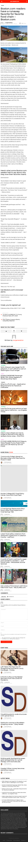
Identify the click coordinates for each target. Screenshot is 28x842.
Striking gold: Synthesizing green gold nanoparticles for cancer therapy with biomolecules (13, 760)
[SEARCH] (26, 1)
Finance (3, 382)
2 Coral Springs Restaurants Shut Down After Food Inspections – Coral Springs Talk (13, 510)
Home (4, 840)
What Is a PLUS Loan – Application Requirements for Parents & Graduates (13, 385)
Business (3, 365)
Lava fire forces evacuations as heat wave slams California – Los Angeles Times (14, 410)
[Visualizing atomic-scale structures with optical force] (14, 699)
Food (11, 452)
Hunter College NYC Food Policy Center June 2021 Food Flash (12, 494)
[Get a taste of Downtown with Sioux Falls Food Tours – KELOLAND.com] (14, 576)
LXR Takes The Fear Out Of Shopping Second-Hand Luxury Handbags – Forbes (12, 668)
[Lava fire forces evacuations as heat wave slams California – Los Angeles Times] (14, 397)
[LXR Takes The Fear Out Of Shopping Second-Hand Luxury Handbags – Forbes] (14, 657)
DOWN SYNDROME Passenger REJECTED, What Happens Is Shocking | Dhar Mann (12, 377)
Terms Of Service (16, 840)
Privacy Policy (9, 840)
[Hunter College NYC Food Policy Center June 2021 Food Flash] (14, 478)
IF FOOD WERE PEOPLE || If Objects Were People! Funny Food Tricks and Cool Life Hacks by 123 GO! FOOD (13, 444)
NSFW (2, 373)
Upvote (6, 331)
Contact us (23, 840)
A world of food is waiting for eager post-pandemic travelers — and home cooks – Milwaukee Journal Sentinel (14, 561)
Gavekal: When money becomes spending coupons (12, 769)
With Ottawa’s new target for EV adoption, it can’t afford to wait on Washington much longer (13, 368)
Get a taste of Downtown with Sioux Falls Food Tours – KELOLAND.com (14, 586)
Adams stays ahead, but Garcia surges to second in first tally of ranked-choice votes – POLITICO (12, 434)
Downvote (21, 331)
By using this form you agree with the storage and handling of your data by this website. (13, 638)
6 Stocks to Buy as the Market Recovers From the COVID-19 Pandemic (11, 678)
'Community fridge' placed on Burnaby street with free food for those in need (13, 458)
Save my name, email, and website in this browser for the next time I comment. (13, 635)
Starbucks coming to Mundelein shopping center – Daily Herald (12, 723)
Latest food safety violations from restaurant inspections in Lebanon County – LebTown (13, 535)
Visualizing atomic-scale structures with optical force (14, 715)
